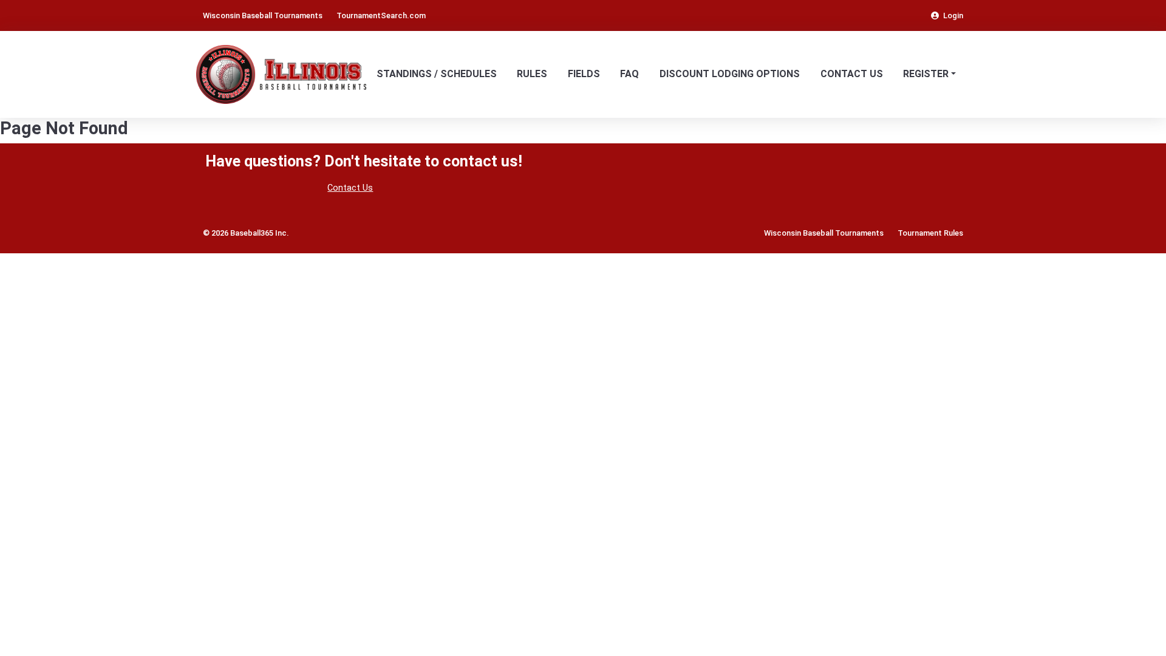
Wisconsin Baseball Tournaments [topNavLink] (262, 15)
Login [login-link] (953, 15)
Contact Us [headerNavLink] (851, 74)
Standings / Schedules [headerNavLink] (437, 74)
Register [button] (926, 74)
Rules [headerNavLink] (532, 74)
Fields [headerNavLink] (584, 74)
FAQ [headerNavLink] (629, 74)
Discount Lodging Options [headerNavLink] (730, 74)
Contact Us (350, 188)
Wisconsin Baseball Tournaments (824, 232)
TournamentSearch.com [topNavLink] (381, 15)
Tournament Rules (930, 232)
